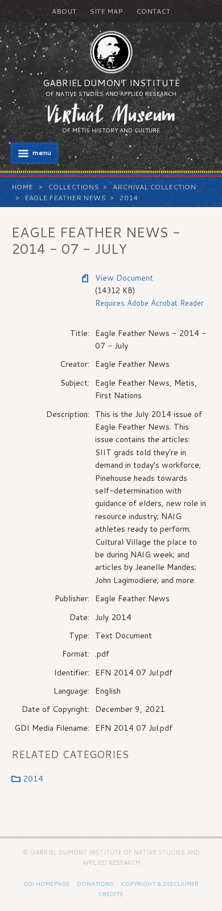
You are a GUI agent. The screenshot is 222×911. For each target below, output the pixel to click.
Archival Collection (154, 187)
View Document (124, 278)
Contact (153, 11)
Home (22, 187)
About (64, 11)
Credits (111, 894)
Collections (73, 187)
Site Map (106, 11)
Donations (95, 884)
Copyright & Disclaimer (160, 884)
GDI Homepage (46, 884)
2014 (129, 198)
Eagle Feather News (65, 198)
